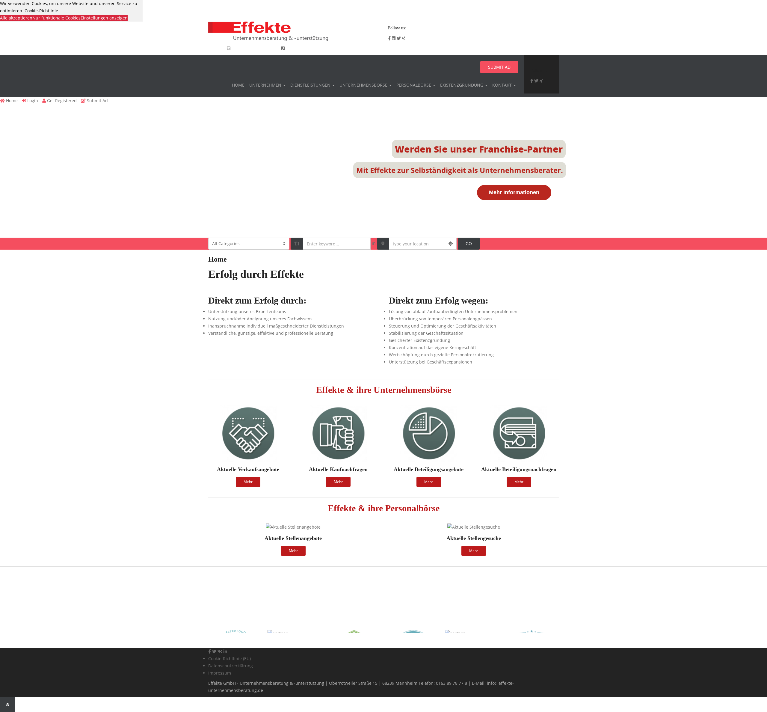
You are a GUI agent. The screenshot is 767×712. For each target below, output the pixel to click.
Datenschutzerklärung (230, 666)
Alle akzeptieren (16, 18)
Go (469, 243)
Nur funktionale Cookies (56, 18)
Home (238, 85)
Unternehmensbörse (364, 85)
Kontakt (502, 85)
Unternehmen (266, 85)
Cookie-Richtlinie (41, 10)
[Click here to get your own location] (451, 244)
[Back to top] (7, 704)
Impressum (219, 673)
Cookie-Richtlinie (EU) (229, 658)
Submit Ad (499, 67)
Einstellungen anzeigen (104, 18)
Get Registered (542, 48)
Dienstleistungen (311, 85)
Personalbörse (414, 85)
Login (517, 48)
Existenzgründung (462, 85)
